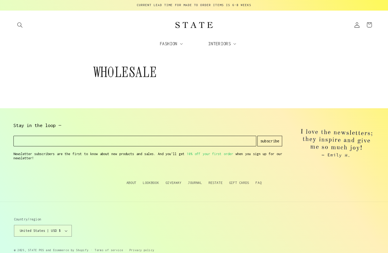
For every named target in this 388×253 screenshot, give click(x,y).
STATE (32, 250)
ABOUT (131, 182)
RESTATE (216, 182)
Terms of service (109, 250)
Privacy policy (141, 250)
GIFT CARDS (239, 182)
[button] (20, 25)
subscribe (269, 141)
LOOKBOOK (151, 182)
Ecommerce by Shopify (71, 250)
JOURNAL (195, 182)
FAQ (258, 182)
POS (41, 250)
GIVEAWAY (173, 182)
